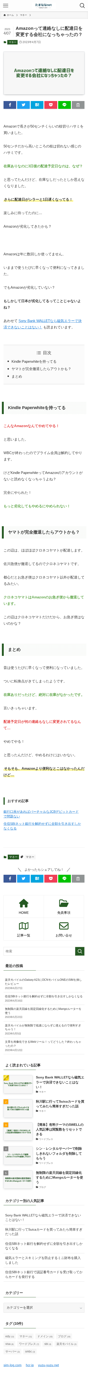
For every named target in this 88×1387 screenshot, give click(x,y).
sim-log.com (13, 1365)
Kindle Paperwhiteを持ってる (34, 361)
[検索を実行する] (79, 951)
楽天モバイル (67, 1344)
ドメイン (45, 1336)
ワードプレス (29, 1344)
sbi (47, 1344)
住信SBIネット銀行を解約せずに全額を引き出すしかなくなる (44, 998)
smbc (30, 1351)
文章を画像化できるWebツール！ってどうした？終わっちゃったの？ (43, 1045)
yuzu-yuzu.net (48, 1365)
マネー (12, 42)
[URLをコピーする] (78, 105)
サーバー (12, 1351)
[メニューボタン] (5, 5)
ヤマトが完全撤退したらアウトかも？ (41, 369)
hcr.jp (30, 1365)
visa (9, 1344)
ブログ (64, 1336)
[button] (10, 105)
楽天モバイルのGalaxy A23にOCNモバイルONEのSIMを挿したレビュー (43, 983)
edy (9, 1336)
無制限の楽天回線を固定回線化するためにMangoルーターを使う (43, 1013)
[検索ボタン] (82, 5)
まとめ (16, 376)
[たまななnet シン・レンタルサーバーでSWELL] (44, 5)
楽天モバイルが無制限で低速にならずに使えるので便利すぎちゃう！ (43, 1029)
